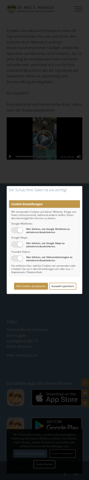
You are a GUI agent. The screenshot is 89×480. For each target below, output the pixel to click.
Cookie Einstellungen (27, 204)
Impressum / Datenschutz (26, 272)
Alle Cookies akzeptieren (31, 286)
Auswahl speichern (62, 286)
